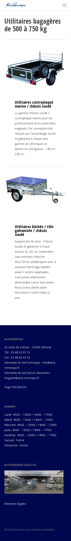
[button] (64, 5)
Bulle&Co (49, 529)
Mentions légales (15, 504)
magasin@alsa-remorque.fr (21, 378)
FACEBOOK (19, 387)
